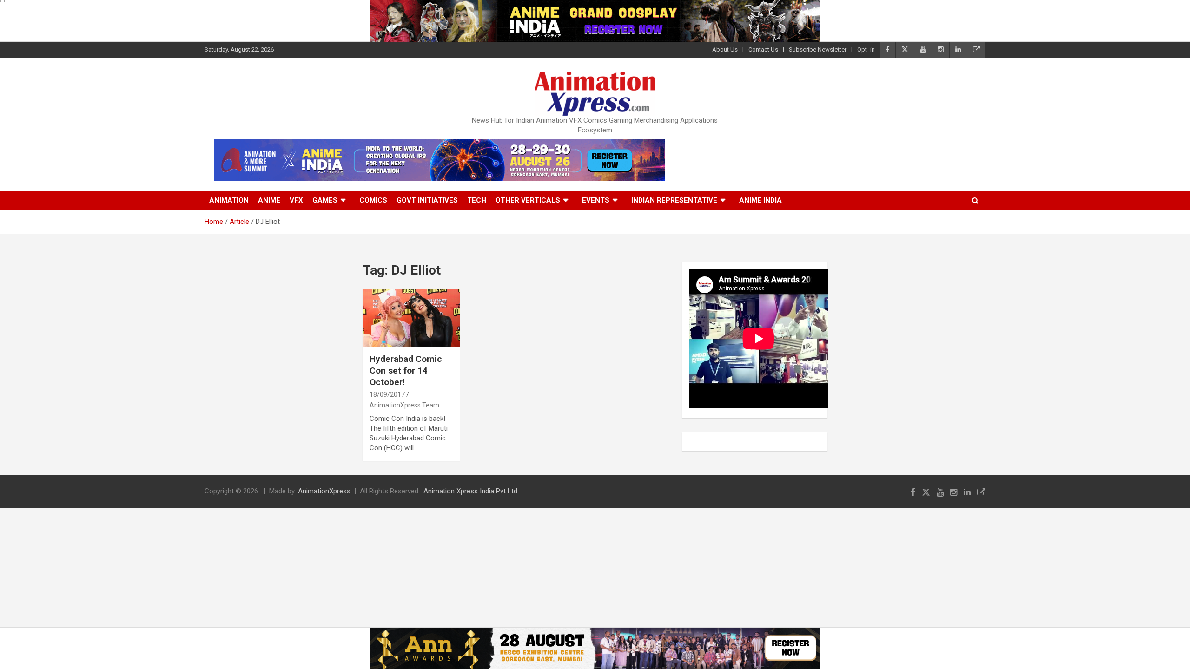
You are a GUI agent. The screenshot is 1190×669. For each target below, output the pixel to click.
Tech (476, 200)
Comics (373, 200)
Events (595, 200)
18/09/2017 (387, 394)
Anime (269, 200)
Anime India (760, 200)
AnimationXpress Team (404, 405)
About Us (725, 49)
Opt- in (866, 49)
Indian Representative (674, 200)
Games (324, 200)
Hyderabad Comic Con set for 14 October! (406, 370)
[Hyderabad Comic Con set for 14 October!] (411, 317)
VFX (296, 200)
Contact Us (763, 49)
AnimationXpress (324, 491)
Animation (229, 200)
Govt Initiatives (427, 200)
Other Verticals (528, 200)
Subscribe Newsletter (817, 49)
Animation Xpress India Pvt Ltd (470, 491)
